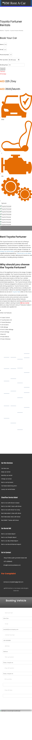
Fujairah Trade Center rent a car (27, 400)
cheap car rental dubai (7, 251)
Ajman (27, 356)
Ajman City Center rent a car (27, 365)
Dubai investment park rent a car (7, 426)
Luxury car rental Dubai (8, 489)
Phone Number (4, 55)
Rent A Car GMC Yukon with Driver (11, 506)
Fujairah (27, 390)
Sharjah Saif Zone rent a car (20, 376)
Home (2, 30)
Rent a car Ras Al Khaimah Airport (11, 544)
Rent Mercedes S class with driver (11, 513)
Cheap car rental (6, 479)
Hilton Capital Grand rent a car (13, 399)
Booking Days (4, 65)
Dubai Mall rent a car (6, 375)
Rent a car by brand (7, 482)
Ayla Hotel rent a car (13, 429)
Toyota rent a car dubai (24, 253)
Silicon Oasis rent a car (6, 412)
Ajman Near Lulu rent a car (27, 380)
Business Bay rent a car (7, 363)
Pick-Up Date (4, 60)
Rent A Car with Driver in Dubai (10, 503)
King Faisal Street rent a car (20, 405)
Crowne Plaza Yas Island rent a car (13, 415)
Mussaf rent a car (13, 374)
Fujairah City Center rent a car (27, 415)
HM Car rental (24, 303)
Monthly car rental (6, 475)
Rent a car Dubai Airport (8, 534)
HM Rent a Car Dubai (14, 588)
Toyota (7, 30)
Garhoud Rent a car (20, 363)
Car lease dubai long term (9, 486)
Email (1, 49)
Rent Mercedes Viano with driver (10, 517)
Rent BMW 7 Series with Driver (10, 520)
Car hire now (5, 468)
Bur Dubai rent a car (6, 387)
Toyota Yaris (16, 292)
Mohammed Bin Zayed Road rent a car (20, 421)
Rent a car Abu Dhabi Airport (9, 541)
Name (2, 44)
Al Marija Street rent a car (20, 436)
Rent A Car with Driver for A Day (10, 510)
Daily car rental (5, 472)
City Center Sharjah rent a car (20, 390)
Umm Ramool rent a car (7, 400)
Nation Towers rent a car (13, 385)
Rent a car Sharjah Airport (8, 537)
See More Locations (16, 447)
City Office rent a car (13, 363)
